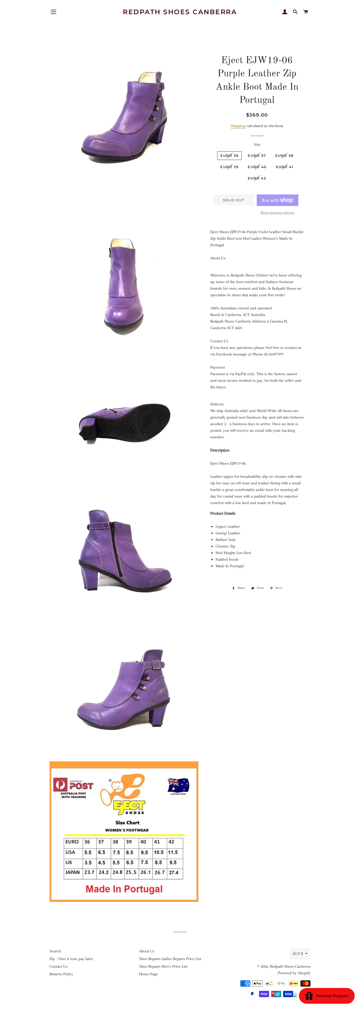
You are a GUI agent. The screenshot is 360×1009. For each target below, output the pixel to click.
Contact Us (58, 966)
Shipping (238, 125)
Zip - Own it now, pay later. (72, 958)
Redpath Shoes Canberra (180, 12)
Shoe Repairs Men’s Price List (163, 966)
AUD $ (298, 953)
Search (55, 951)
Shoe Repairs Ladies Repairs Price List (170, 958)
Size (257, 144)
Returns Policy (61, 974)
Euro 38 (284, 155)
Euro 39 (229, 167)
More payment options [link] (277, 212)
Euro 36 (229, 155)
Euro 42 (257, 178)
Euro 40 (257, 167)
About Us (146, 951)
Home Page (148, 974)
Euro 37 (257, 155)
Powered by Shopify (294, 973)
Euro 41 (285, 167)
